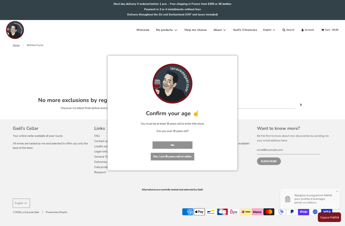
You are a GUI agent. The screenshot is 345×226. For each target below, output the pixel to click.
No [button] (172, 145)
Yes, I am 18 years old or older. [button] (172, 156)
